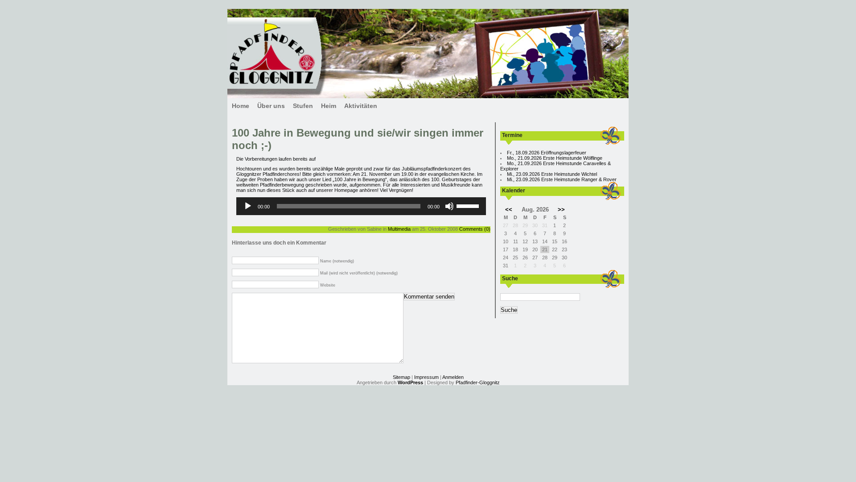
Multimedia (399, 229)
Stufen (303, 105)
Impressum (426, 377)
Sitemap (401, 377)
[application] (361, 206)
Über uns (271, 105)
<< (508, 209)
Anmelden (453, 377)
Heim (328, 105)
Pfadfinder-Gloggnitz (478, 382)
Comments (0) (474, 229)
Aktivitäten (360, 105)
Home (240, 105)
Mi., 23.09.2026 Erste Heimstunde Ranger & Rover (562, 179)
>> (561, 209)
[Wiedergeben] (247, 206)
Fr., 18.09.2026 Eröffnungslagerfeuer (546, 152)
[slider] (469, 205)
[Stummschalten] (449, 206)
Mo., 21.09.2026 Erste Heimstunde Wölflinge (554, 158)
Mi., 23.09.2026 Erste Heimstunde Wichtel (552, 174)
